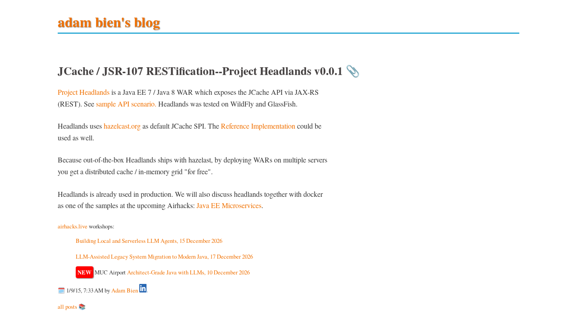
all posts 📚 (72, 306)
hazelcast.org (122, 125)
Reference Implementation (258, 125)
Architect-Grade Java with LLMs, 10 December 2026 (188, 272)
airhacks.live (72, 226)
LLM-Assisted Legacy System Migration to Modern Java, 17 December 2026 (164, 256)
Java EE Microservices (229, 205)
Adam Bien (124, 290)
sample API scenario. (126, 103)
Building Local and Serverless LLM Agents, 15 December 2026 (149, 241)
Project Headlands (84, 92)
